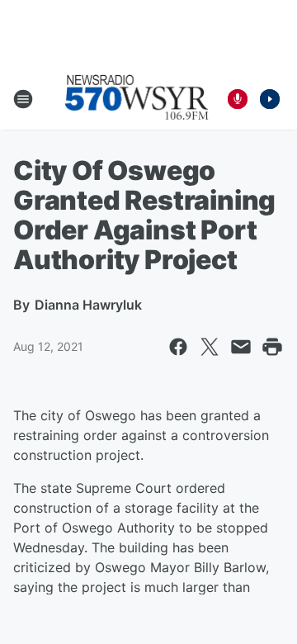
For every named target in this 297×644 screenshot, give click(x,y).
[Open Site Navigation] (23, 99)
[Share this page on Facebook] (178, 346)
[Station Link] (137, 99)
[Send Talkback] (238, 99)
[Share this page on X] (209, 346)
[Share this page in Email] (240, 346)
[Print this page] (272, 346)
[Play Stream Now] (270, 99)
